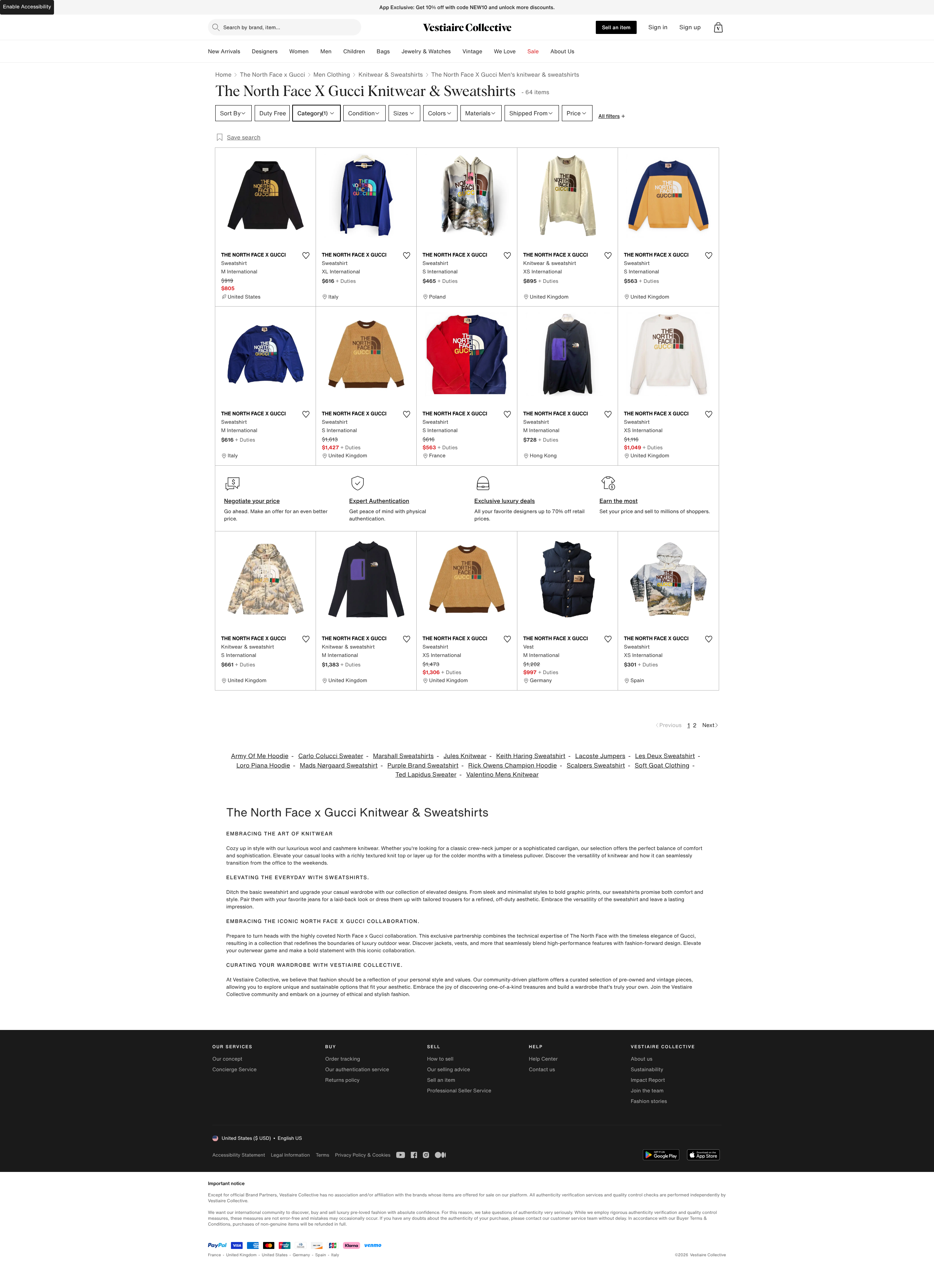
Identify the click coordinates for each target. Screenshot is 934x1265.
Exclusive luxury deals (504, 500)
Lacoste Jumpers (600, 756)
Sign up (690, 27)
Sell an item (616, 27)
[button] (718, 27)
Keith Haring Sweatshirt (531, 756)
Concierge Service (234, 1069)
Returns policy (342, 1080)
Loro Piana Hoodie (263, 765)
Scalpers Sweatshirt (596, 765)
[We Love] (522, 51)
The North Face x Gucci (272, 74)
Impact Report (648, 1080)
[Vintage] (488, 51)
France (214, 1255)
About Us (562, 51)
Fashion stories (649, 1101)
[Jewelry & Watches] (456, 51)
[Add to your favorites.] (305, 255)
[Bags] (395, 51)
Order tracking (342, 1059)
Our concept (227, 1059)
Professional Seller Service (459, 1091)
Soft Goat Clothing (662, 765)
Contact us (542, 1069)
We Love (505, 51)
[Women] (314, 51)
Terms (322, 1154)
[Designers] (283, 51)
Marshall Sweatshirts (403, 756)
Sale (533, 51)
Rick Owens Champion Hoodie (512, 765)
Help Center (543, 1059)
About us (641, 1059)
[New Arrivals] (246, 51)
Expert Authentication (379, 500)
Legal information (290, 1154)
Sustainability (647, 1069)
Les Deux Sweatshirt (665, 756)
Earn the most (618, 500)
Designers (265, 51)
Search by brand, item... (251, 27)
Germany (301, 1255)
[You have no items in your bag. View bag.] (718, 27)
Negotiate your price (252, 500)
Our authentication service (357, 1069)
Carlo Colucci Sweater (330, 756)
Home (223, 74)
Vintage (472, 51)
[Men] (337, 51)
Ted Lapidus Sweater (425, 774)
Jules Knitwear (464, 756)
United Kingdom (241, 1255)
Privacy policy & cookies (362, 1154)
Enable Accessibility (27, 7)
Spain (320, 1255)
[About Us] (580, 51)
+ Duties (346, 281)
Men (326, 51)
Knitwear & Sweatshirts (390, 74)
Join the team (647, 1091)
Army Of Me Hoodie (260, 756)
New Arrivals (224, 51)
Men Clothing (331, 74)
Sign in (658, 27)
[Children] (371, 51)
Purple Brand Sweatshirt (423, 765)
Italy (335, 1255)
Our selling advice (448, 1069)
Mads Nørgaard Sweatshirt (339, 765)
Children (354, 51)
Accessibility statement (238, 1154)
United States (275, 1255)
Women (299, 51)
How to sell (440, 1059)
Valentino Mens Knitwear (502, 774)
